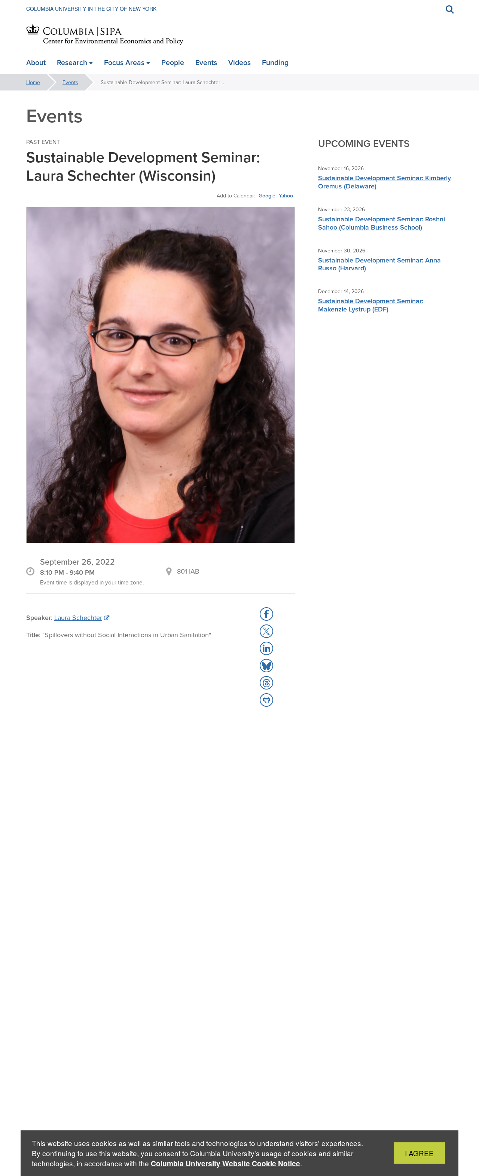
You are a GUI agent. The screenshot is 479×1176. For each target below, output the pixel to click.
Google (267, 195)
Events (70, 82)
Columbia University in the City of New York (91, 8)
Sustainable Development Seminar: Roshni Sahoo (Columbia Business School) (381, 223)
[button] (266, 614)
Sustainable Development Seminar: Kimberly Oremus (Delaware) (384, 182)
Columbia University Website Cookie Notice (225, 1163)
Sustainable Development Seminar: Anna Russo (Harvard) (379, 264)
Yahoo (286, 195)
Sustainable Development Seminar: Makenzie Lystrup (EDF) (370, 305)
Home (33, 82)
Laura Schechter (78, 617)
